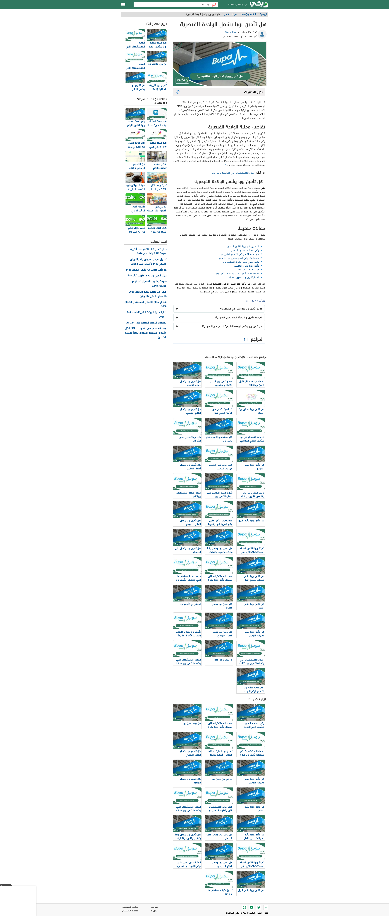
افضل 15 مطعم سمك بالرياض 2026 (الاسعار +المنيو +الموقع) (148, 294)
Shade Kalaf (231, 32)
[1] (225, 164)
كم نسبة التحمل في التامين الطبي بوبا (239, 254)
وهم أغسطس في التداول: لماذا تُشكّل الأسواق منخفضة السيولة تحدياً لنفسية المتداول (146, 332)
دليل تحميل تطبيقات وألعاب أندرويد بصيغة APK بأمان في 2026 (148, 251)
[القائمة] (123, 4)
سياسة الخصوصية (130, 907)
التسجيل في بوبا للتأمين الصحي (243, 246)
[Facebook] (265, 907)
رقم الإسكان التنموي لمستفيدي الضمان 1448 (145, 304)
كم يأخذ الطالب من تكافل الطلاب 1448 (146, 270)
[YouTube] (251, 907)
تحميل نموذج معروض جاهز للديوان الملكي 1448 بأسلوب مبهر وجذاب (148, 261)
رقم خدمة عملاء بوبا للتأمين (245, 250)
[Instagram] (244, 907)
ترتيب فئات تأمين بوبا (248, 270)
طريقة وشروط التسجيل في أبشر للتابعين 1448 (149, 283)
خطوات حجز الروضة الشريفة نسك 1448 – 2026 (146, 314)
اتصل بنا (154, 911)
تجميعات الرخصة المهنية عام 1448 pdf (146, 323)
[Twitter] (258, 907)
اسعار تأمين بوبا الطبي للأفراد (244, 277)
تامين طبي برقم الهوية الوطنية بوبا (241, 262)
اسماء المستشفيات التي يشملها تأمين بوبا (233, 173)
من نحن (154, 907)
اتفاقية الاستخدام (130, 911)
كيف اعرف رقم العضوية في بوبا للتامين (239, 258)
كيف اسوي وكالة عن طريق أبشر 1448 (146, 275)
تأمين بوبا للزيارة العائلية (246, 266)
